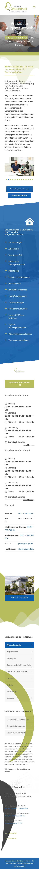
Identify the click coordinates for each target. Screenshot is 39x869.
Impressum (12, 839)
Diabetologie (11, 658)
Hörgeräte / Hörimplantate (16, 733)
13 (28, 179)
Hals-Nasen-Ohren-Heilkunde (17, 672)
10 (23, 179)
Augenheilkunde (12, 652)
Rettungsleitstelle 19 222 (13, 823)
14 (30, 179)
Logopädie (10, 678)
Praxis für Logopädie (19, 597)
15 (32, 179)
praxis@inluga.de (25, 544)
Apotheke (10, 698)
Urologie (10, 685)
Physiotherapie (12, 692)
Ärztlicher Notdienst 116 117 (15, 816)
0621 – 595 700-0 (25, 513)
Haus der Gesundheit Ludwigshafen (17, 861)
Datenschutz (12, 833)
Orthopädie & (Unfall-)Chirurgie (18, 719)
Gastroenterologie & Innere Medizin (19, 665)
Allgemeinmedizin (26, 549)
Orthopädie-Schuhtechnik (16, 726)
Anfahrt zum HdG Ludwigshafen (16, 809)
